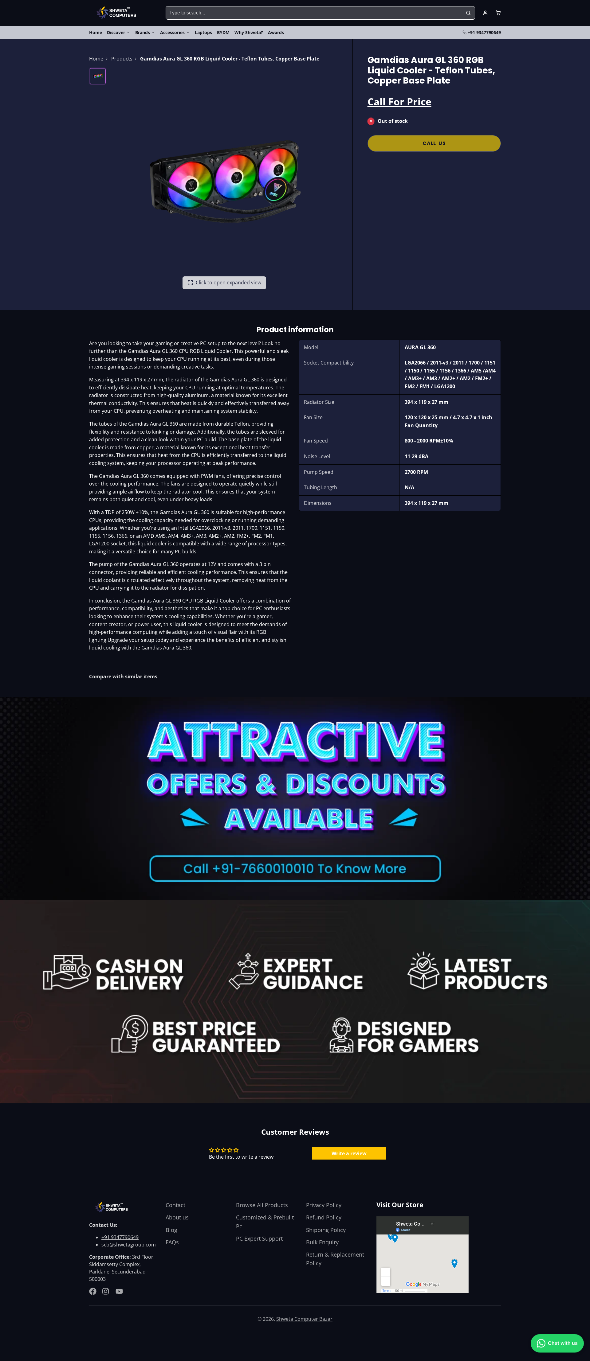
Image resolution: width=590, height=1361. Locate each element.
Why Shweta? (248, 32)
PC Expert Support (259, 1238)
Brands (142, 32)
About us (177, 1217)
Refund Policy (323, 1217)
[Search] (468, 12)
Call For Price (399, 101)
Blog (171, 1230)
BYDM (223, 32)
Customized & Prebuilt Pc (265, 1222)
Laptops (203, 32)
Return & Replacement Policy (335, 1259)
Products (121, 58)
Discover (116, 32)
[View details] (112, 1207)
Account (485, 13)
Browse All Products (262, 1205)
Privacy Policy (323, 1205)
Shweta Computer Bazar (304, 1319)
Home (95, 32)
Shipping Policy (326, 1230)
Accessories (172, 32)
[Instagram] (106, 1291)
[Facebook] (92, 1291)
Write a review (349, 1153)
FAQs (172, 1242)
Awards (276, 32)
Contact (175, 1205)
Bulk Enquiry (322, 1242)
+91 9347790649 (484, 32)
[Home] (117, 13)
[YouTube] (119, 1291)
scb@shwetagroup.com (128, 1244)
